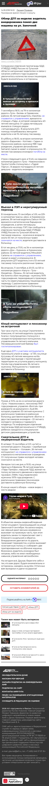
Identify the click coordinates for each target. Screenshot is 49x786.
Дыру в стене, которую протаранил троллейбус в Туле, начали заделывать (27, 632)
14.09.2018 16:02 (8, 10)
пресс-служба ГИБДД (11, 61)
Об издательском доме (15, 675)
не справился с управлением (23, 117)
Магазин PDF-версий (13, 679)
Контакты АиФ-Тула (12, 691)
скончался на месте (11, 240)
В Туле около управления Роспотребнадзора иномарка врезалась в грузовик (23, 187)
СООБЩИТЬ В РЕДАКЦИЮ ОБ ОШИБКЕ (21, 701)
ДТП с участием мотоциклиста (27, 351)
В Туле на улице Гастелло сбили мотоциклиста (20, 305)
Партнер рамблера (24, 774)
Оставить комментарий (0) (24, 588)
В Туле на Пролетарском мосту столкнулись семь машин (24, 648)
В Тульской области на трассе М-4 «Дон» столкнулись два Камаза (28, 656)
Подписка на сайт (12, 688)
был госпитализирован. (19, 345)
